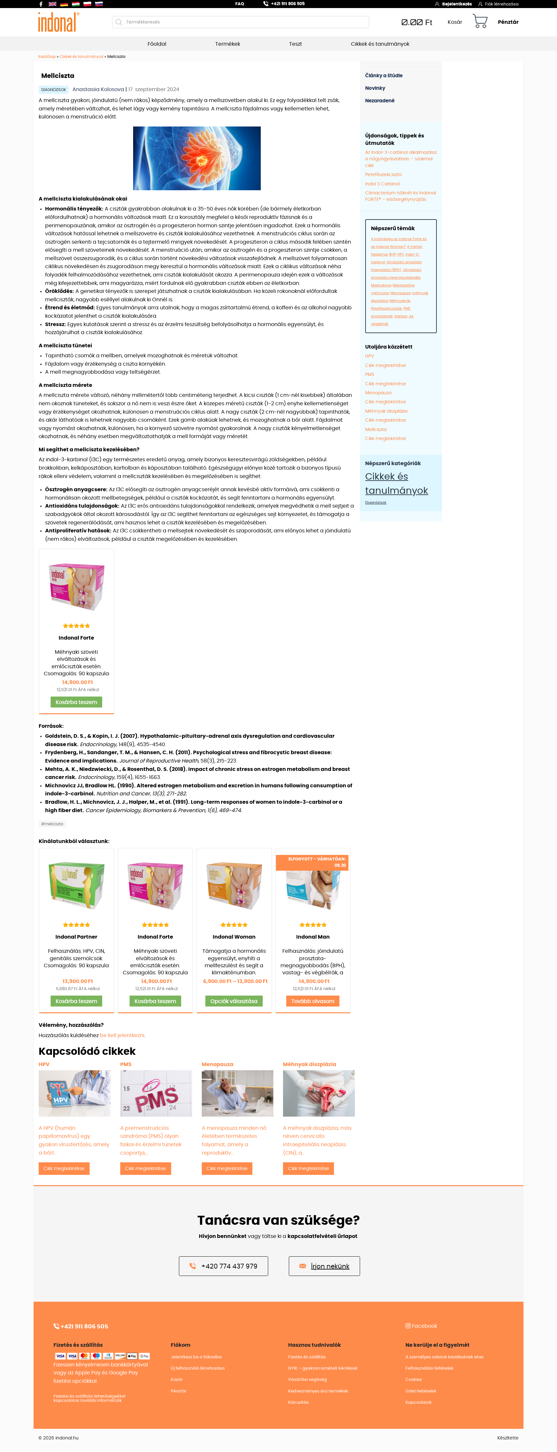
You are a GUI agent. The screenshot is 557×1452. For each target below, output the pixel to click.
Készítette (508, 1438)
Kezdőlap (47, 57)
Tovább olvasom (312, 1001)
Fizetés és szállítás (307, 1357)
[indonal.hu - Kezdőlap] (59, 21)
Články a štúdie (384, 75)
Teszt (295, 44)
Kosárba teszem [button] (76, 702)
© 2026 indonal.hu (58, 1438)
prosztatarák (382, 316)
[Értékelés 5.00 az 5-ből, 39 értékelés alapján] (77, 924)
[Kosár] (480, 22)
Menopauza (400, 293)
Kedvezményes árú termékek (318, 1391)
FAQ (239, 4)
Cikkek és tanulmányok (380, 44)
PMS (407, 308)
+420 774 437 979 (229, 1266)
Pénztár (508, 22)
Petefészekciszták (386, 308)
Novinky (375, 88)
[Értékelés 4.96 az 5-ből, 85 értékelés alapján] (234, 924)
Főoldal (157, 44)
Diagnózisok (53, 90)
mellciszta (380, 293)
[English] (54, 4)
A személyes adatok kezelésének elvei (445, 1357)
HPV (400, 254)
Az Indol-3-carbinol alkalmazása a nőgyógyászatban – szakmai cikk (400, 159)
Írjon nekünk (330, 1266)
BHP (392, 254)
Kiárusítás (298, 1402)
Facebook (424, 1326)
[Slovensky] (100, 4)
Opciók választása (234, 1001)
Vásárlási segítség (307, 1380)
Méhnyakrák (400, 301)
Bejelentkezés (457, 4)
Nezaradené (380, 100)
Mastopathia (404, 285)
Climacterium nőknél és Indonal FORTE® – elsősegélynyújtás (400, 196)
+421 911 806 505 (288, 4)
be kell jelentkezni (122, 1035)
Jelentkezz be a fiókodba (196, 1357)
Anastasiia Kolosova (99, 89)
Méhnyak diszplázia (386, 411)
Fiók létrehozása (502, 4)
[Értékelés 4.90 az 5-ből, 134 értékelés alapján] (77, 625)
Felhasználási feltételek (430, 1368)
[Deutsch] (65, 4)
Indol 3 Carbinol (382, 184)
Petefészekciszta (383, 175)
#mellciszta (52, 824)
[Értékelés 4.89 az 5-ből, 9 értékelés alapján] (313, 924)
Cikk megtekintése (385, 365)
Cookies (414, 1380)
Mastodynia (381, 285)
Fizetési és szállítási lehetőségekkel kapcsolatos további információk (89, 1398)
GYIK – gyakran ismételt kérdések (322, 1368)
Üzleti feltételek (421, 1391)
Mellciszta (375, 429)
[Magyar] (77, 4)
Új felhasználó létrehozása (198, 1368)
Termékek (227, 44)
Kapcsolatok (419, 1402)
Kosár (455, 22)
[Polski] (88, 4)
